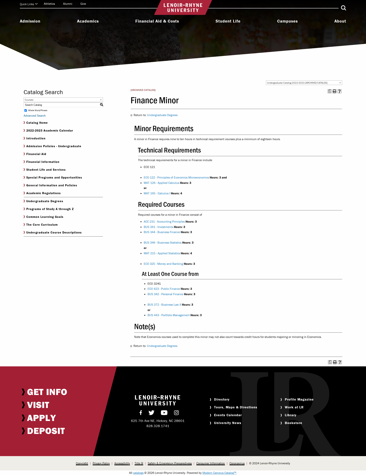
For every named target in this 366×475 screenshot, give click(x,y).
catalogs (138, 473)
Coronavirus (237, 463)
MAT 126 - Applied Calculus (161, 183)
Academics (88, 21)
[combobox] (304, 82)
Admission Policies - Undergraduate (53, 146)
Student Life (228, 21)
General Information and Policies (51, 185)
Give (83, 4)
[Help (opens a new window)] (339, 91)
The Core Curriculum (42, 224)
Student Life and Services (46, 169)
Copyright (82, 463)
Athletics (49, 4)
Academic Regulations (43, 193)
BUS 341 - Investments (158, 227)
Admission (30, 21)
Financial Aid (36, 154)
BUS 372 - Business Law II (164, 304)
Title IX (139, 463)
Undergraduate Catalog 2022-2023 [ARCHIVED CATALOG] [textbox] (297, 82)
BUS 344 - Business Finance (162, 232)
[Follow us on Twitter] (151, 413)
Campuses (287, 21)
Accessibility (122, 463)
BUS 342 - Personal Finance (165, 294)
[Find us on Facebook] (141, 413)
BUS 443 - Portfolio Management (169, 315)
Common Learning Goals (44, 217)
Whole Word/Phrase (37, 110)
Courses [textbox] (29, 99)
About (340, 21)
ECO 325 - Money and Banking (163, 264)
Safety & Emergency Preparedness (170, 463)
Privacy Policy (101, 463)
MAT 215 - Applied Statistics (162, 253)
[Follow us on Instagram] (176, 413)
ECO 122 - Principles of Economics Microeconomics (176, 177)
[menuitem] (30, 21)
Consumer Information (210, 463)
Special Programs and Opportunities (54, 177)
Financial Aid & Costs (157, 21)
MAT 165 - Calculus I (157, 193)
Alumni (67, 4)
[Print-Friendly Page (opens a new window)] (334, 91)
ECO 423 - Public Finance (164, 289)
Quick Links (27, 4)
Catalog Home (37, 122)
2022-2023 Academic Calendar (49, 130)
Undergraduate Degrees (44, 201)
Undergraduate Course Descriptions (54, 232)
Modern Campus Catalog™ (219, 473)
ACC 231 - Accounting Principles (164, 221)
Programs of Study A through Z (50, 209)
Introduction (36, 138)
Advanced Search (35, 115)
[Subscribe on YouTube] (164, 413)
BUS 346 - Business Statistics (162, 242)
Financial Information (42, 162)
